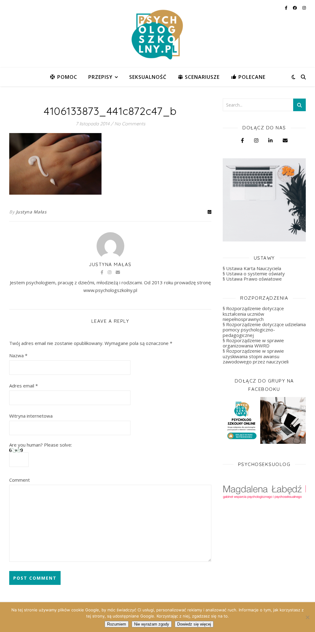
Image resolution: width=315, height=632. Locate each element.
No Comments (129, 124)
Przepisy (100, 77)
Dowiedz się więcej (194, 624)
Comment (19, 480)
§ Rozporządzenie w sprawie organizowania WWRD (253, 343)
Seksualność (147, 77)
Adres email (23, 386)
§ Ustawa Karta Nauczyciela (252, 268)
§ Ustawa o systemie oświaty (254, 273)
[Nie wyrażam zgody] (307, 617)
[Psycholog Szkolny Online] (157, 34)
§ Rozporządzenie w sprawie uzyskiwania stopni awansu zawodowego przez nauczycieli (256, 356)
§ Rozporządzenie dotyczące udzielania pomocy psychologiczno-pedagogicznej (264, 329)
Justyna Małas (31, 212)
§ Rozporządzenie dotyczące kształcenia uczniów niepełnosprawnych (253, 313)
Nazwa (18, 355)
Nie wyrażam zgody (151, 624)
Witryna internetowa (31, 416)
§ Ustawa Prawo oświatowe (252, 279)
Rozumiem (116, 624)
